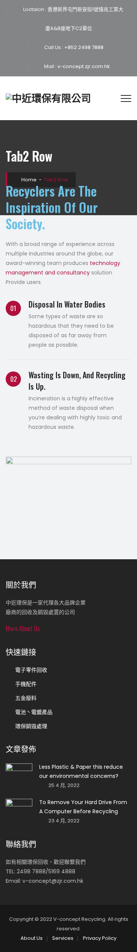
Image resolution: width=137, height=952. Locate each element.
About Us (32, 938)
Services (62, 938)
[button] (23, 628)
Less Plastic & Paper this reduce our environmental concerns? (81, 771)
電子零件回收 (31, 670)
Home (28, 179)
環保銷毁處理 (31, 726)
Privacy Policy (99, 938)
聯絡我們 (21, 843)
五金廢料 (26, 698)
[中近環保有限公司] (48, 98)
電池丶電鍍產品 (34, 712)
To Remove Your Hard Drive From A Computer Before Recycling (83, 806)
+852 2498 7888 (83, 47)
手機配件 (26, 684)
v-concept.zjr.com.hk (83, 66)
